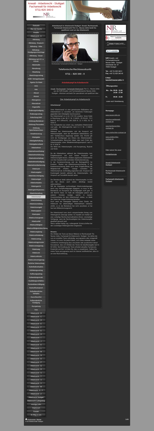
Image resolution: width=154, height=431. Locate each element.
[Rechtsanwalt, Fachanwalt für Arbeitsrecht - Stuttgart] (75, 48)
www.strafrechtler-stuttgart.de (116, 132)
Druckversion (31, 419)
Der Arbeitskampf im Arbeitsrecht (75, 99)
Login (127, 419)
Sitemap (39, 419)
